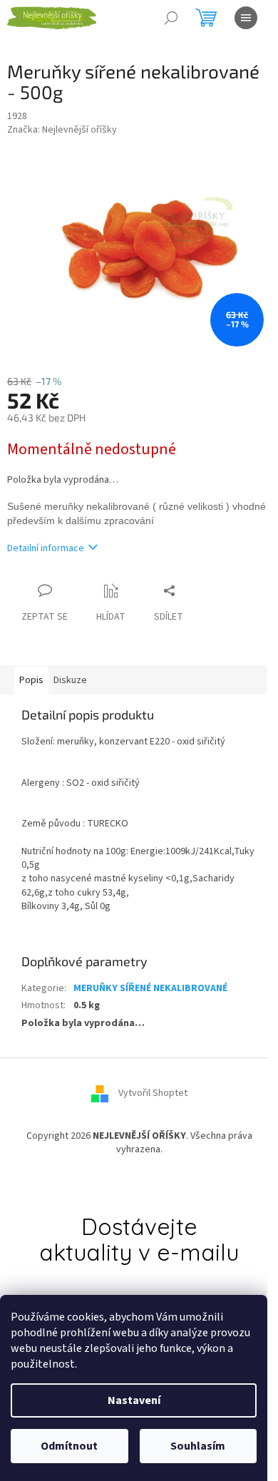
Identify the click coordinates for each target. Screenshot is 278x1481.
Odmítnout (69, 1446)
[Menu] (246, 18)
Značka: (62, 130)
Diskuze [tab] (70, 680)
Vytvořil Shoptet (152, 1093)
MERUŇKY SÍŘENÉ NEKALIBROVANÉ (150, 988)
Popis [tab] (31, 680)
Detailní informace (45, 548)
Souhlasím (197, 1446)
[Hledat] (171, 18)
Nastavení (134, 1400)
